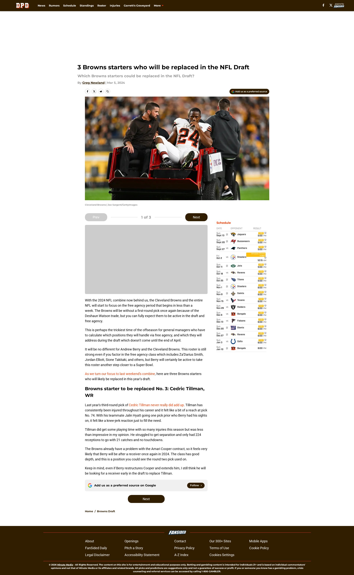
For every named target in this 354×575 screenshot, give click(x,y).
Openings (131, 541)
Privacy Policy (184, 548)
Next (196, 217)
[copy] (107, 91)
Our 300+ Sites (220, 541)
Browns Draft (106, 511)
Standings (87, 5)
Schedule (69, 5)
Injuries (115, 5)
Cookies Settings (221, 555)
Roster (101, 5)
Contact (180, 541)
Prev (96, 217)
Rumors (54, 5)
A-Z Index (181, 555)
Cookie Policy (259, 548)
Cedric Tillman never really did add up (156, 405)
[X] (330, 5)
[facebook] (323, 5)
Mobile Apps (258, 541)
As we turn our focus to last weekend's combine (120, 374)
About (89, 541)
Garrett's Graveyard (137, 5)
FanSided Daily (96, 548)
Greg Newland (93, 83)
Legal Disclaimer (97, 555)
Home (89, 511)
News (41, 5)
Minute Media (65, 564)
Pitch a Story (134, 548)
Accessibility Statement (142, 555)
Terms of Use (219, 548)
